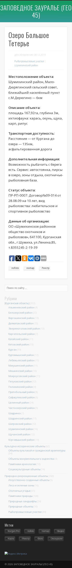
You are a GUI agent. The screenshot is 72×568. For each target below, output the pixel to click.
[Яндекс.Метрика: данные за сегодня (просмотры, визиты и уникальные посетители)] (16, 554)
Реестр (46, 268)
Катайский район (18, 339)
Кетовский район (18, 344)
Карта (11, 538)
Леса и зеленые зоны (21, 485)
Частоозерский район (21, 408)
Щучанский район (19, 434)
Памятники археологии (22, 464)
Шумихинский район (26, 65)
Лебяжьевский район (21, 360)
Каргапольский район (21, 334)
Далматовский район (20, 323)
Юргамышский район (21, 439)
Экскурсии (56, 538)
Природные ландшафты (22, 501)
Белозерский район (20, 312)
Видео (60, 531)
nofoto (15, 268)
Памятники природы (20, 496)
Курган (12, 349)
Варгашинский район (21, 318)
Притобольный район (21, 392)
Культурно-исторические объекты (25, 446)
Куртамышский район (21, 355)
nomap (30, 268)
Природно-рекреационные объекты (26, 476)
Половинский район (20, 387)
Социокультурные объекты (24, 469)
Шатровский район (19, 424)
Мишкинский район (20, 371)
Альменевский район (21, 307)
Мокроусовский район (22, 376)
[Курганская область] (17, 303)
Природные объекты (20, 506)
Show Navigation (58, 17)
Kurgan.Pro (13, 531)
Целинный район (18, 402)
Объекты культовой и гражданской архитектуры (36, 450)
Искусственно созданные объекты (28, 480)
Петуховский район (20, 381)
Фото (40, 538)
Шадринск (14, 413)
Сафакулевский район (21, 397)
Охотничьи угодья (19, 490)
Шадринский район (20, 418)
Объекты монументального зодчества (31, 458)
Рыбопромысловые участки (29, 61)
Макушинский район (20, 365)
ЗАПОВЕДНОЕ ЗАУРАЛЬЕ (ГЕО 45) (36, 11)
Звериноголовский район (24, 328)
